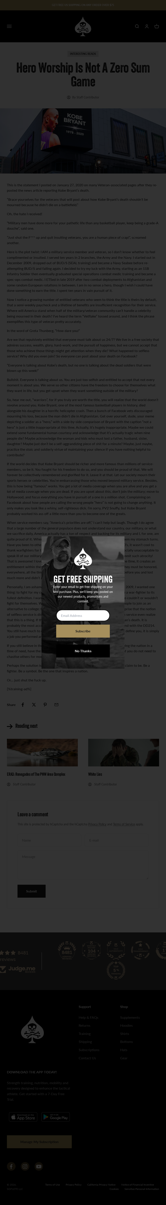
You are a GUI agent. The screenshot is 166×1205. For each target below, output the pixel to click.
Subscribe (83, 631)
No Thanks (83, 651)
